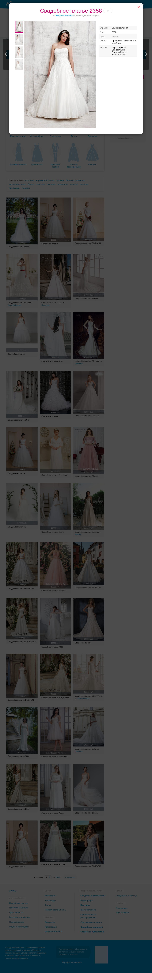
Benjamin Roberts (64, 15)
